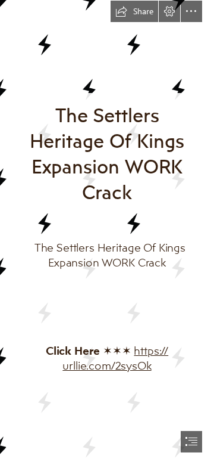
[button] (134, 11)
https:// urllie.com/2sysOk (115, 358)
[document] (107, 232)
